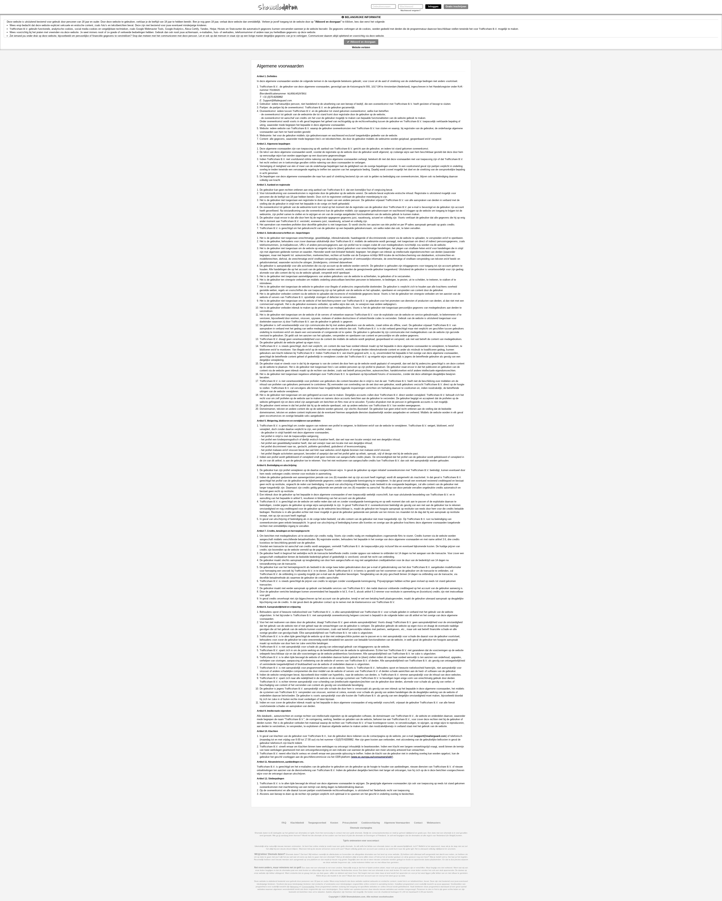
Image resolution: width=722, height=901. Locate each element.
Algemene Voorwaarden (397, 822)
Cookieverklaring (370, 822)
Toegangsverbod (317, 822)
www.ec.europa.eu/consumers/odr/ (372, 756)
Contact (418, 822)
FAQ (284, 822)
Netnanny (294, 887)
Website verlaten (361, 47)
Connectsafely (308, 887)
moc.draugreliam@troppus (430, 736)
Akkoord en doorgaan (362, 41)
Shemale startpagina (361, 828)
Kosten (334, 822)
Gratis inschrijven (456, 6)
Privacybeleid (349, 822)
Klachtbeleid (297, 822)
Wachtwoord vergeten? (410, 10)
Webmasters (434, 822)
